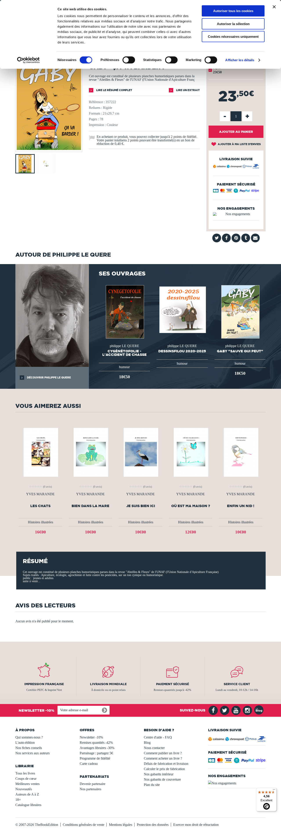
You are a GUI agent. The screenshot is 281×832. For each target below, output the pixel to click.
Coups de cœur (25, 778)
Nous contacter (154, 748)
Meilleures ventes (27, 784)
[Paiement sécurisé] (236, 191)
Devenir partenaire (92, 784)
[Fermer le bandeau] (274, 6)
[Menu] (274, 790)
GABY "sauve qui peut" (240, 351)
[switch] (128, 59)
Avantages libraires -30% (97, 748)
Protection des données (153, 825)
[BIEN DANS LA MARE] (90, 452)
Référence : (97, 102)
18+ (18, 799)
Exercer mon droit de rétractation (196, 825)
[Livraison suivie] (236, 167)
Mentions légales (120, 825)
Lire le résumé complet (113, 90)
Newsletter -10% (91, 737)
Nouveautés (23, 789)
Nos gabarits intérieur (158, 774)
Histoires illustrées (40, 522)
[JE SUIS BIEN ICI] (140, 452)
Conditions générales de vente (83, 825)
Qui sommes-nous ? (29, 737)
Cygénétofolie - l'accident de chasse (124, 352)
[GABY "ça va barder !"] (49, 149)
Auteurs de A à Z (27, 794)
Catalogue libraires (28, 805)
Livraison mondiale (108, 684)
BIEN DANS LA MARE (90, 506)
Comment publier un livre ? (163, 753)
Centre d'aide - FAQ (158, 737)
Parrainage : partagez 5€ (96, 753)
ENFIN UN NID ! (240, 506)
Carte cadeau (89, 763)
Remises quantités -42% (96, 742)
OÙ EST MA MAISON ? (190, 506)
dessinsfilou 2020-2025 (182, 351)
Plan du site (152, 785)
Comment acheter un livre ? (163, 758)
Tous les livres (25, 773)
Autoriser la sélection (233, 24)
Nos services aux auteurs (32, 753)
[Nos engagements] (236, 214)
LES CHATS (40, 506)
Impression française (44, 684)
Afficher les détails (239, 60)
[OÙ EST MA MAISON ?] (191, 452)
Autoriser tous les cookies (233, 11)
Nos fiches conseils (28, 748)
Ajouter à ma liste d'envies (239, 144)
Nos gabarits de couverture (162, 779)
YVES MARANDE (40, 494)
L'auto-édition (25, 742)
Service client (237, 684)
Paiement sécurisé (172, 684)
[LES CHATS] (40, 452)
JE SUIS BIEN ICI (140, 506)
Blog (147, 742)
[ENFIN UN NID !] (241, 452)
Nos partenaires (90, 789)
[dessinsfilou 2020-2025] (182, 309)
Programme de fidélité (95, 758)
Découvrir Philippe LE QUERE (48, 377)
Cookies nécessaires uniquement (233, 36)
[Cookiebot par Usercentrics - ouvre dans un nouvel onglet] (28, 60)
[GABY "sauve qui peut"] (239, 311)
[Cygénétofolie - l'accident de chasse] (124, 311)
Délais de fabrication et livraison (166, 763)
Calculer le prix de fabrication (164, 769)
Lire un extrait (187, 90)
